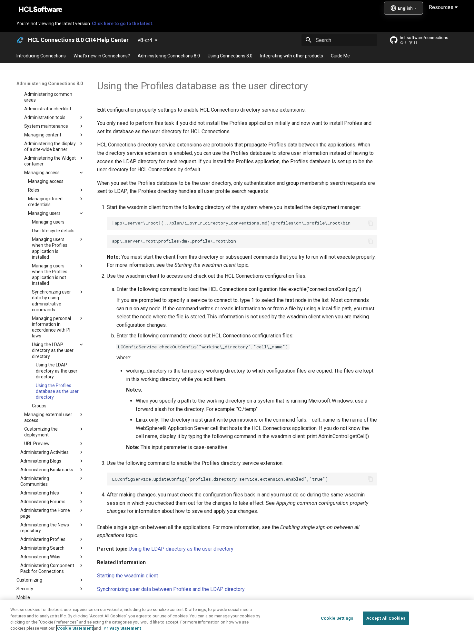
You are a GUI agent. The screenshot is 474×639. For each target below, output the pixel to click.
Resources (442, 7)
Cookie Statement (75, 628)
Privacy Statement (122, 628)
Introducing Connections (41, 55)
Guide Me (340, 55)
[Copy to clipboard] (370, 223)
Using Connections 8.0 (230, 55)
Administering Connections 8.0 (169, 55)
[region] (237, 619)
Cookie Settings (337, 618)
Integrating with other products (291, 55)
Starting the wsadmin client (127, 576)
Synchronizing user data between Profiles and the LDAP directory (171, 589)
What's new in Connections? (102, 55)
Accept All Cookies (385, 618)
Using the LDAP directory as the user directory (181, 549)
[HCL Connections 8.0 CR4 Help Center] (20, 40)
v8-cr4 (145, 40)
